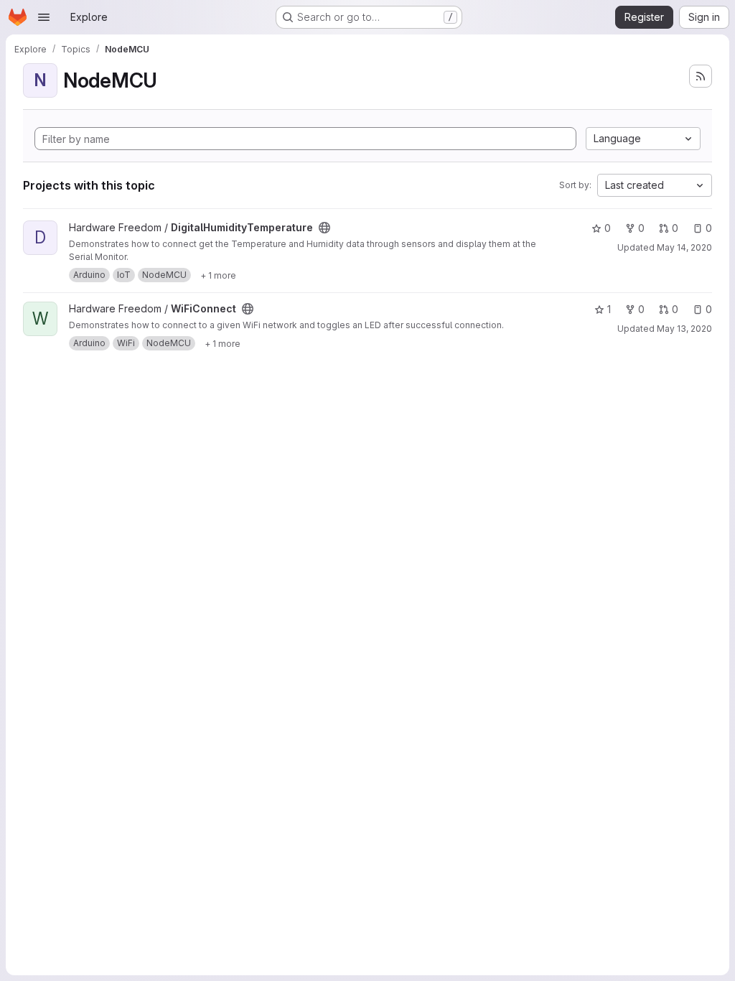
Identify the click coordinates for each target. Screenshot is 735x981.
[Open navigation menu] (43, 17)
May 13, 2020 (684, 328)
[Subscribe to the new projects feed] (700, 76)
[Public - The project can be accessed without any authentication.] (324, 227)
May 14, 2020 (684, 247)
